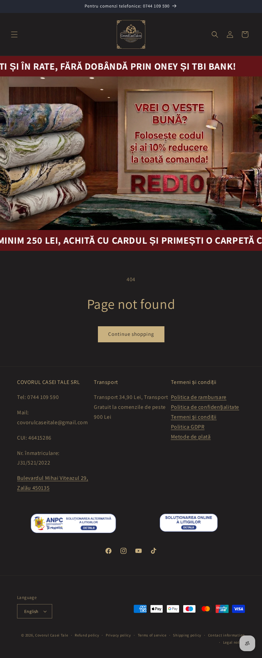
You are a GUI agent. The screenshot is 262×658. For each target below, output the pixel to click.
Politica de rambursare (199, 397)
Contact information (226, 635)
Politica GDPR (188, 426)
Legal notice (234, 642)
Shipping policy (187, 635)
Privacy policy (118, 635)
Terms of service (152, 635)
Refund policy (87, 635)
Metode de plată (191, 436)
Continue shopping (131, 334)
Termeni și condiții (194, 416)
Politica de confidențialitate (205, 407)
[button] (14, 34)
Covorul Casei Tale (51, 635)
